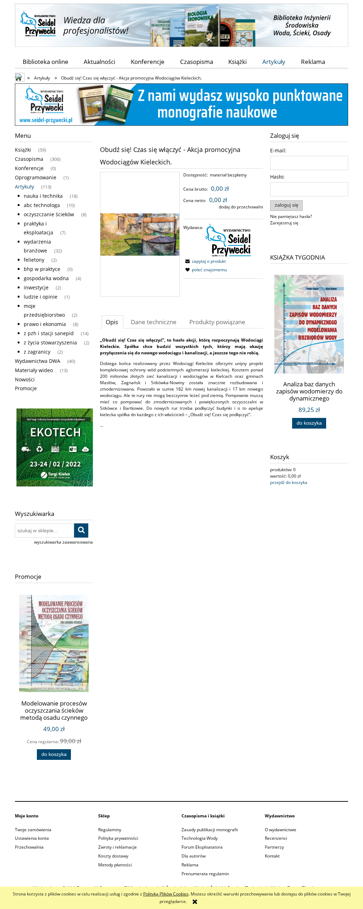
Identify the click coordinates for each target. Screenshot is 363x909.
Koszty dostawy (113, 856)
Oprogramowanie (35, 177)
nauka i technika (43, 195)
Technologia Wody (200, 838)
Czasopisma (29, 159)
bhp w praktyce (42, 269)
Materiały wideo (34, 370)
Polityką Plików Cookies (166, 894)
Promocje (26, 388)
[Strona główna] (181, 24)
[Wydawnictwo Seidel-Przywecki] (228, 239)
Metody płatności (115, 865)
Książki (23, 149)
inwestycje (36, 287)
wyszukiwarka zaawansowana (63, 542)
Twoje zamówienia (33, 830)
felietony (34, 259)
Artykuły (24, 186)
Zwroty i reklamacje (117, 847)
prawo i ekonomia (45, 324)
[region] (54, 448)
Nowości (25, 379)
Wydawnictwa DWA (37, 361)
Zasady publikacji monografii (210, 830)
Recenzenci (276, 838)
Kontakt (272, 856)
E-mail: (278, 150)
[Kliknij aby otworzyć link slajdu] (54, 448)
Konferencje (29, 168)
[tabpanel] (181, 383)
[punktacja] (181, 104)
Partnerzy (274, 847)
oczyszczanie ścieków (49, 214)
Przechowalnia (29, 847)
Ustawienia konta (32, 838)
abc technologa (42, 205)
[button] (204, 261)
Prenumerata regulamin (205, 874)
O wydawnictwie (280, 830)
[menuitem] (45, 61)
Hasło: (277, 176)
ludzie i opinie (40, 296)
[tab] (112, 321)
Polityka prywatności (118, 838)
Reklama (190, 865)
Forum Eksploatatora (202, 847)
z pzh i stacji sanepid (49, 333)
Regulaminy (109, 830)
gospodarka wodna (46, 278)
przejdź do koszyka (288, 482)
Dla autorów (194, 856)
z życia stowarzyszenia (50, 342)
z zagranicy (37, 351)
